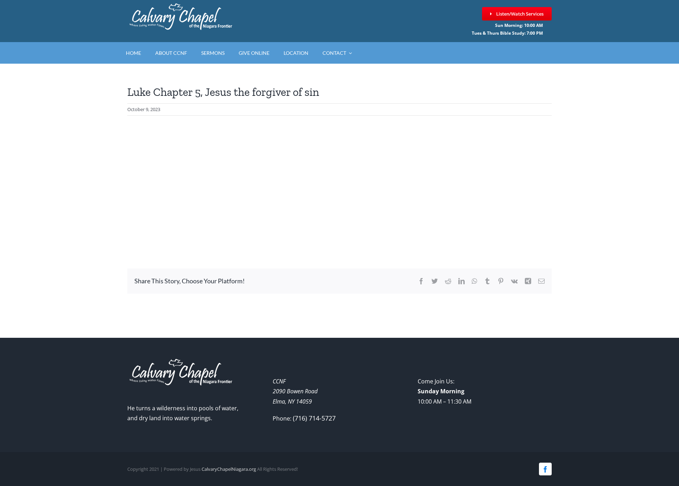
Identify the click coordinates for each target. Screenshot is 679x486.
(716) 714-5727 (314, 418)
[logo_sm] (180, 6)
